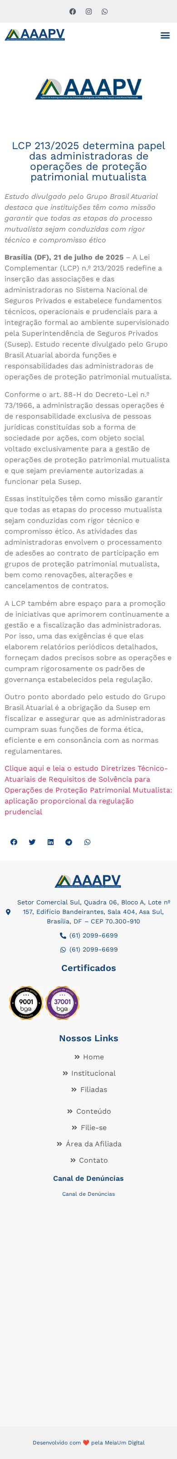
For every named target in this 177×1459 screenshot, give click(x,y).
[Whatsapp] (104, 11)
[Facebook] (72, 11)
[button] (164, 34)
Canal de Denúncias (88, 1178)
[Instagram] (88, 11)
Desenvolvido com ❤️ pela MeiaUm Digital (89, 1443)
